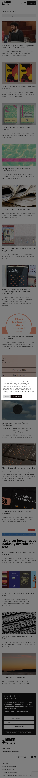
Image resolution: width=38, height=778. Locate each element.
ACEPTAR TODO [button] (16, 396)
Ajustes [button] (6, 396)
